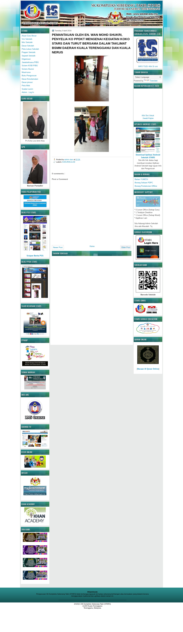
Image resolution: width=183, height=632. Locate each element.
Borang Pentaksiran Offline (146, 186)
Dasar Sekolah (28, 46)
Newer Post (58, 247)
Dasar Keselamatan (30, 79)
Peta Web (26, 85)
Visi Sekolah (27, 39)
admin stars (69, 159)
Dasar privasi (27, 82)
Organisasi (26, 59)
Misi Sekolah (27, 42)
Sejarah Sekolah (28, 56)
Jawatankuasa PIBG (30, 62)
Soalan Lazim (27, 89)
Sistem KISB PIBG (30, 66)
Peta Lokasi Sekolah (30, 49)
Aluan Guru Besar (29, 36)
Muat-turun (26, 72)
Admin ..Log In (28, 92)
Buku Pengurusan (29, 76)
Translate (153, 81)
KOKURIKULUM (68, 162)
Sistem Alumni (28, 69)
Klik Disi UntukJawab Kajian (148, 116)
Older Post (125, 247)
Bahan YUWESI (141, 179)
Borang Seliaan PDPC (144, 183)
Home (92, 246)
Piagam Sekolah (28, 52)
